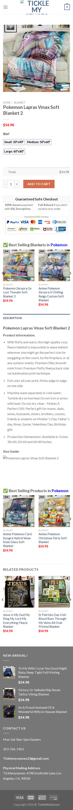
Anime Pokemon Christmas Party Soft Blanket (53, 538)
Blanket (20, 102)
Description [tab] (12, 318)
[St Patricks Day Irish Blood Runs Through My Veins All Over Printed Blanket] (54, 592)
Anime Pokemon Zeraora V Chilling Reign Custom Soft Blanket (51, 294)
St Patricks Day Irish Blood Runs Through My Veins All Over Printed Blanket (52, 620)
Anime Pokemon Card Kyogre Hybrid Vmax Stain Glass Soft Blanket (17, 540)
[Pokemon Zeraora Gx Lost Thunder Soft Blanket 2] (18, 265)
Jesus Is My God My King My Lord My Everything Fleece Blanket (16, 620)
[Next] (70, 281)
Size (6, 134)
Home (7, 102)
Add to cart (38, 184)
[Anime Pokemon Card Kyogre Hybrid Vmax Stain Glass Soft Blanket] (18, 511)
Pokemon (59, 244)
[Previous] (3, 281)
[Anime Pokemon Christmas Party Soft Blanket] (54, 511)
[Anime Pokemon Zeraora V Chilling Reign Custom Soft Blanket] (54, 265)
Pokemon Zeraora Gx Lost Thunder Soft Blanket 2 (17, 292)
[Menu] (5, 7)
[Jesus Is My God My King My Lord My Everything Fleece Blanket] (18, 592)
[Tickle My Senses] (36, 7)
